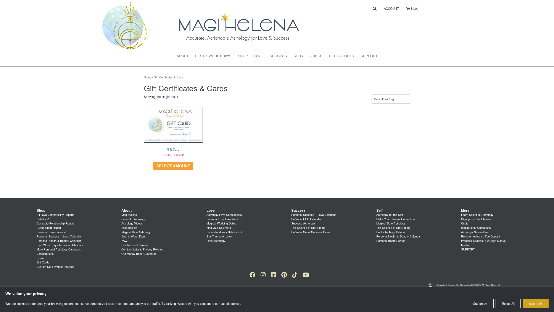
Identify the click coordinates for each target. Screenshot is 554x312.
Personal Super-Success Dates (310, 232)
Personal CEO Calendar (306, 219)
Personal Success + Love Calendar (59, 236)
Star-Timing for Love (219, 236)
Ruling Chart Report (49, 228)
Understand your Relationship (224, 232)
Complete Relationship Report (55, 223)
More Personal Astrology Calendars (59, 249)
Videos (315, 55)
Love (258, 55)
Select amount (173, 166)
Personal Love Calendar (51, 232)
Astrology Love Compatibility (224, 215)
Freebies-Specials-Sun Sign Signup (483, 241)
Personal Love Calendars (222, 219)
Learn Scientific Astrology (477, 215)
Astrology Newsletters (475, 232)
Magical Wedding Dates (221, 223)
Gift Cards (43, 262)
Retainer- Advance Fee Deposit (480, 236)
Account (391, 8)
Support (369, 55)
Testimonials (129, 228)
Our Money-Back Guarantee (138, 254)
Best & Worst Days (213, 55)
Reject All (508, 303)
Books (41, 258)
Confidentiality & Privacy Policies (142, 249)
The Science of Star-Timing (308, 228)
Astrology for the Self (389, 215)
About (183, 55)
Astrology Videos (132, 223)
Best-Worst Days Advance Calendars (60, 245)
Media (465, 245)
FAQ (124, 241)
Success (278, 55)
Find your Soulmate (218, 228)
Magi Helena (129, 215)
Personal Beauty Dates (390, 241)
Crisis (464, 223)
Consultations (45, 254)
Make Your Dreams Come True (395, 219)
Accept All (535, 303)
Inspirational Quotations (476, 228)
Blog (298, 55)
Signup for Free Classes (476, 219)
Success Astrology (303, 223)
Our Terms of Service (134, 245)
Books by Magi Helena (390, 232)
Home (147, 77)
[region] (277, 299)
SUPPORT (468, 249)
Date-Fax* (43, 219)
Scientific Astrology (133, 219)
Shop (243, 55)
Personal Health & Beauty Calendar (59, 241)
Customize (480, 303)
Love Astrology (215, 241)
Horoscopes (341, 55)
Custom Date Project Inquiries (55, 267)
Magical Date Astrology (136, 232)
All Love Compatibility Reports (55, 215)
